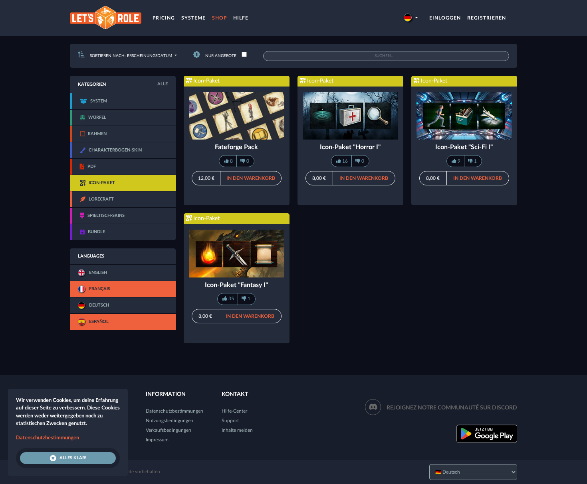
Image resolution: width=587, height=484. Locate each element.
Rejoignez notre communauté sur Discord (452, 408)
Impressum (157, 439)
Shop (219, 18)
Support (230, 420)
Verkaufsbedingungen (168, 430)
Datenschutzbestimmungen (174, 411)
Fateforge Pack (236, 147)
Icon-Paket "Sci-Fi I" (464, 147)
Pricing (164, 18)
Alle (162, 84)
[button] (411, 18)
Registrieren (486, 18)
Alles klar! (72, 458)
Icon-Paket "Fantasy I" (236, 285)
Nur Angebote (220, 56)
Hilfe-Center (234, 411)
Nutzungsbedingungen (169, 420)
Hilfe (240, 18)
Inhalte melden (237, 430)
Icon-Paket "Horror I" (350, 147)
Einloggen (445, 18)
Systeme (193, 18)
